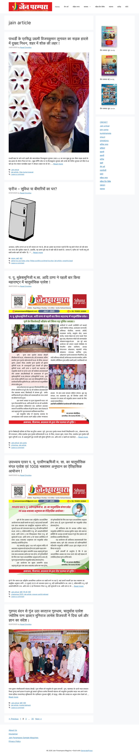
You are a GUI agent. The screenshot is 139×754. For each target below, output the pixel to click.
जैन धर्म (66, 7)
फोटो (126, 7)
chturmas (14, 445)
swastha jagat (67, 261)
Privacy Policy (15, 741)
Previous (13, 719)
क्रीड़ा (119, 7)
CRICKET (104, 122)
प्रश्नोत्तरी (103, 170)
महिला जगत (76, 7)
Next (38, 719)
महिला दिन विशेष (100, 7)
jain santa (23, 443)
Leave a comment (17, 174)
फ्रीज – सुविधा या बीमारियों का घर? (33, 188)
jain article (14, 172)
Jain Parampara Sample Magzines (23, 738)
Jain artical (15, 170)
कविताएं (102, 148)
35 (32, 719)
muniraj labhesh (25, 705)
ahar (27, 261)
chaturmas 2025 (17, 594)
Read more (58, 164)
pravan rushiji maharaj (40, 594)
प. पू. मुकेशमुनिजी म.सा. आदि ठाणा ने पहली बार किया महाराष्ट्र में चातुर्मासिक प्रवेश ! (44, 279)
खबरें (17, 258)
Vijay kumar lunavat (26, 172)
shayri (102, 137)
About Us (13, 730)
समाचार (86, 7)
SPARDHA (104, 141)
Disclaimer (13, 734)
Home (57, 7)
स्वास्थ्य (111, 7)
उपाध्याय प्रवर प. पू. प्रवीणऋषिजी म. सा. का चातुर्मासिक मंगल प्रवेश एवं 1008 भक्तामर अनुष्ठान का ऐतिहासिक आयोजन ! (47, 466)
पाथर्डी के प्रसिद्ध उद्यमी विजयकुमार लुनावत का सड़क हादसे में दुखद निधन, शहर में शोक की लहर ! (48, 40)
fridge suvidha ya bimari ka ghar (42, 261)
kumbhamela (105, 133)
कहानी (102, 152)
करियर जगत (104, 144)
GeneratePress (87, 751)
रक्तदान (102, 185)
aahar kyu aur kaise (18, 261)
